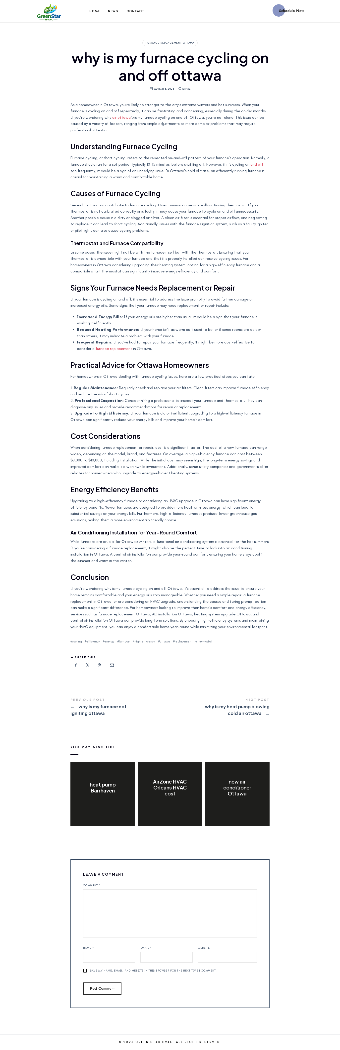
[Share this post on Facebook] (75, 665)
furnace (124, 641)
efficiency (93, 641)
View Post (102, 800)
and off (256, 164)
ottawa (165, 641)
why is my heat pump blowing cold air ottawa (220, 707)
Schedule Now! (292, 10)
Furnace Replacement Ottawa (170, 42)
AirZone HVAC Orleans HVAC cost (170, 787)
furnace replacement (114, 348)
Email (146, 947)
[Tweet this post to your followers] (87, 665)
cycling (77, 641)
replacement (183, 641)
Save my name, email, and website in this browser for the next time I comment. (153, 970)
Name (88, 947)
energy (109, 641)
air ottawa (121, 117)
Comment (92, 885)
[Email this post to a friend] (111, 665)
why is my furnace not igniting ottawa (120, 707)
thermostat (204, 641)
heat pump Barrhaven (103, 787)
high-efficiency (144, 641)
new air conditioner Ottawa (237, 787)
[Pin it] (99, 665)
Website (204, 947)
